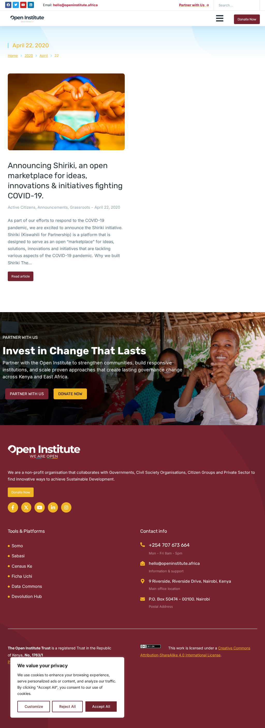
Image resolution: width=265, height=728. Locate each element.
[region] (67, 687)
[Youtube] (23, 5)
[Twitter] (16, 5)
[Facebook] (8, 5)
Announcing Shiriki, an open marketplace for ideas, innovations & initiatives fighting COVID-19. (65, 180)
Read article (20, 276)
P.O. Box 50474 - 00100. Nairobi (179, 599)
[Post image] (66, 111)
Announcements (53, 207)
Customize (34, 706)
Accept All (101, 706)
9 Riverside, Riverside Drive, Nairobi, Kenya (190, 581)
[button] (220, 18)
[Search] (252, 5)
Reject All (67, 706)
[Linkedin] (31, 5)
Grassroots (80, 207)
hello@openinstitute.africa (174, 563)
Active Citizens (21, 207)
